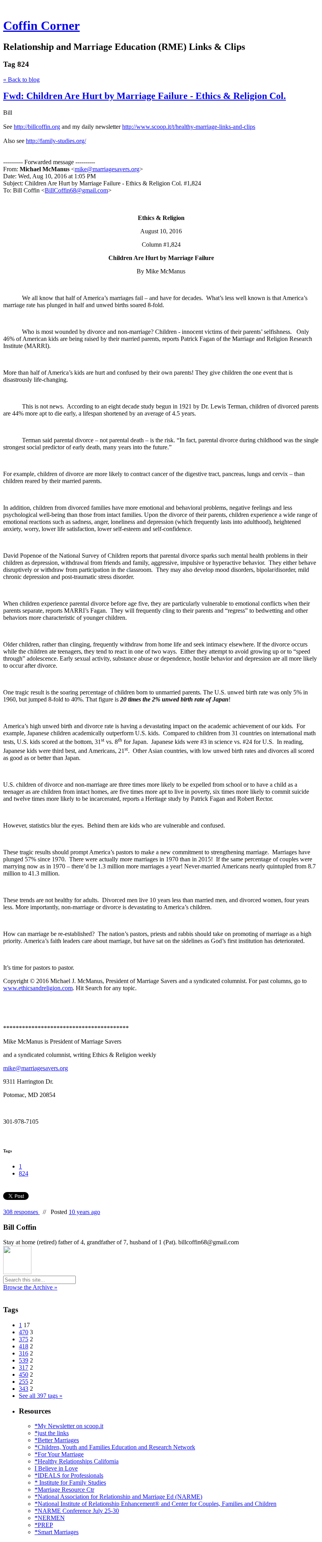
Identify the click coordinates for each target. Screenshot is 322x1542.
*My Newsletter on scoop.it (69, 1426)
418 (23, 1346)
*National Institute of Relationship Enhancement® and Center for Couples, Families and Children (155, 1503)
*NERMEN (50, 1518)
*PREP (44, 1525)
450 (23, 1374)
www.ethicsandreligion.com (38, 988)
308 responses (21, 1212)
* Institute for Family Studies (70, 1482)
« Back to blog (21, 79)
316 (23, 1353)
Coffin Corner (41, 25)
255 (23, 1381)
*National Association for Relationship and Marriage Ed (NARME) (118, 1496)
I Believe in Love (56, 1468)
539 (23, 1360)
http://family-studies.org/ (56, 140)
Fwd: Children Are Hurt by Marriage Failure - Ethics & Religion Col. (144, 96)
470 (23, 1332)
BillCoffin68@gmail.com (76, 190)
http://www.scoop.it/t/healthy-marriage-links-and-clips (188, 126)
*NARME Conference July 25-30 (77, 1510)
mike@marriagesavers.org (107, 169)
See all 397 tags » (40, 1395)
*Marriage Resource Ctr (64, 1489)
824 (23, 1173)
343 (23, 1388)
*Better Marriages (57, 1440)
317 (23, 1367)
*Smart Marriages (57, 1532)
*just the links (52, 1433)
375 (23, 1339)
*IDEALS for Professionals (69, 1475)
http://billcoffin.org (37, 126)
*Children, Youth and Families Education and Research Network (115, 1447)
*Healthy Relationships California (77, 1461)
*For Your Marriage (59, 1454)
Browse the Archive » (30, 1287)
